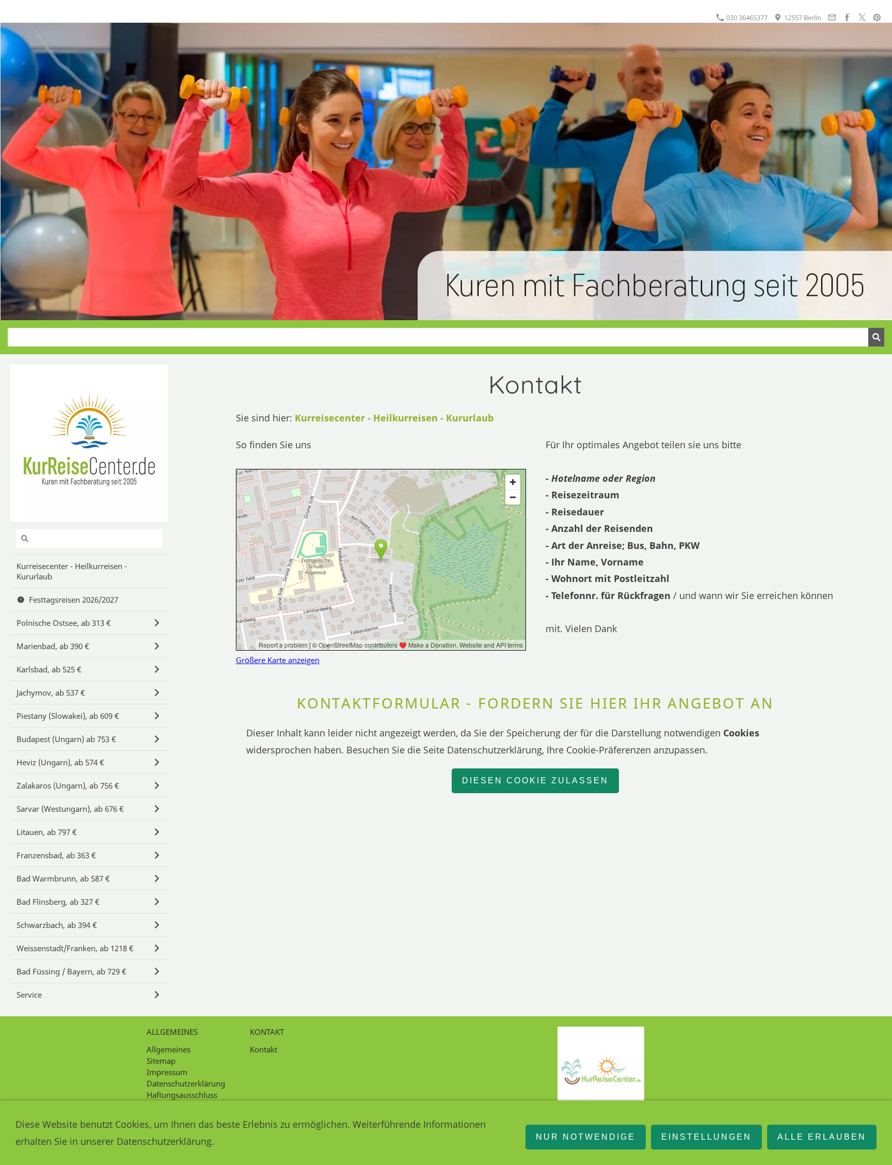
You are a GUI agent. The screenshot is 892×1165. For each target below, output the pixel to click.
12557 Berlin (802, 17)
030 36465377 (746, 17)
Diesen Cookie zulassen (535, 780)
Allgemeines (168, 1049)
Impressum (167, 1072)
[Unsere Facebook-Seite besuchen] (846, 17)
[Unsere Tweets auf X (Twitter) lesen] (862, 17)
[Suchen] (876, 337)
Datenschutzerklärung (186, 1083)
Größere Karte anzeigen (278, 660)
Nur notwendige (585, 1136)
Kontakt (263, 1049)
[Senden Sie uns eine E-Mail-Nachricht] (831, 17)
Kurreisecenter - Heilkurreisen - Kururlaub (394, 418)
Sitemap (161, 1061)
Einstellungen (706, 1136)
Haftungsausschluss (182, 1095)
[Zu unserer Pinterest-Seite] (877, 17)
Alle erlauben (821, 1136)
